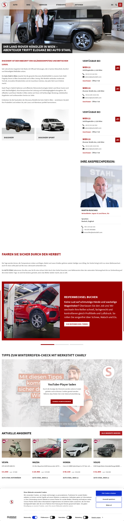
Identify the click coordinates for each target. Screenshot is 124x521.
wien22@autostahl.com (93, 77)
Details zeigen (96, 517)
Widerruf (109, 505)
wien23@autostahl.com (93, 98)
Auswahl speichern (109, 499)
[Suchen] (116, 5)
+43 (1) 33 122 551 (91, 74)
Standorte (61, 5)
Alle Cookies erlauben (109, 493)
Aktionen (79, 5)
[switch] (52, 517)
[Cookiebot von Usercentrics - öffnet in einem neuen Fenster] (12, 517)
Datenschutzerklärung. (63, 510)
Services (43, 5)
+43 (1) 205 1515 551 (92, 95)
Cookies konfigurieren (61, 401)
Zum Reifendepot (100, 326)
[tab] (47, 344)
